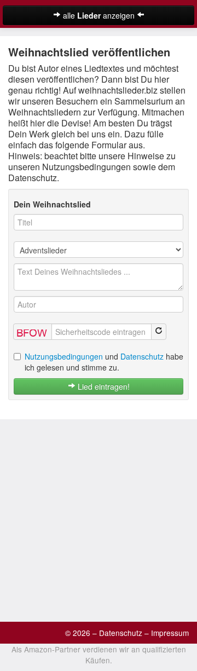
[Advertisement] (98, 517)
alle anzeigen (99, 15)
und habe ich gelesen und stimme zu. (104, 362)
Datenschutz (142, 356)
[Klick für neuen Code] (159, 331)
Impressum (170, 632)
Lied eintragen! (103, 386)
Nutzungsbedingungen (64, 356)
